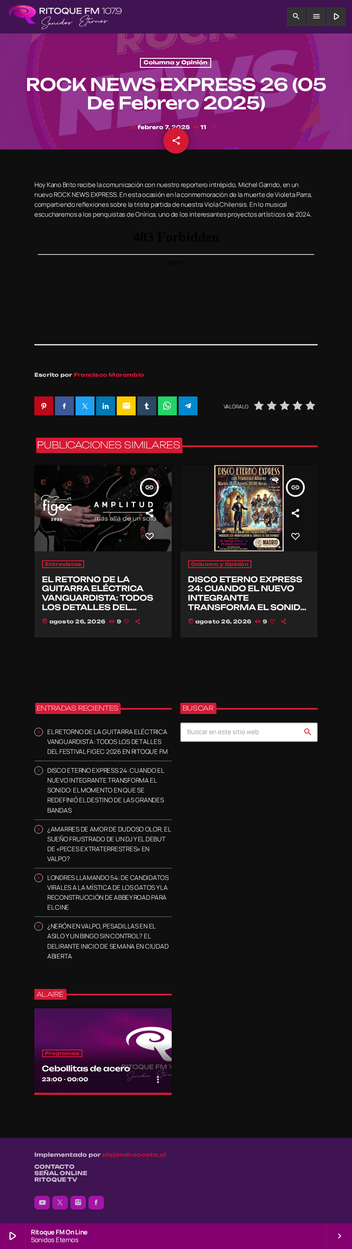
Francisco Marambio (109, 375)
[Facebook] (96, 1203)
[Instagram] (78, 1203)
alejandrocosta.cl (134, 1155)
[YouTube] (42, 1203)
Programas (62, 1053)
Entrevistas (63, 564)
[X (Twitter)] (60, 1203)
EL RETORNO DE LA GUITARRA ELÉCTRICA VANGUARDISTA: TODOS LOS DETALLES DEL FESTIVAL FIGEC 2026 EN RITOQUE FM (100, 603)
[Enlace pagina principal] (65, 17)
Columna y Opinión (176, 63)
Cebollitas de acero (86, 1069)
